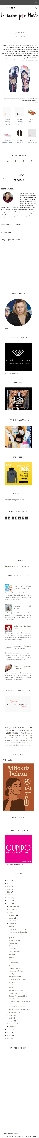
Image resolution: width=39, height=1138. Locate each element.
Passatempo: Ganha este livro (18, 932)
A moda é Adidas (14, 968)
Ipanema (12, 938)
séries (16, 735)
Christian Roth (14, 943)
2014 (9, 1035)
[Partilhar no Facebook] (31, 161)
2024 (9, 883)
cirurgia (7, 743)
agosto (11, 918)
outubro (12, 912)
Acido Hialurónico (24, 740)
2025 (9, 880)
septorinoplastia (10, 740)
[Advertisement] (18, 1092)
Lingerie (11, 957)
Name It (11, 926)
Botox (7, 738)
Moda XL (12, 954)
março (11, 1021)
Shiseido (11, 733)
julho (11, 921)
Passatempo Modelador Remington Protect (22, 647)
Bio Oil (11, 988)
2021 (9, 892)
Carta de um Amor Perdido (18, 929)
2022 (9, 889)
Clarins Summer (14, 951)
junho (11, 924)
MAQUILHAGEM (14, 727)
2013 (9, 1038)
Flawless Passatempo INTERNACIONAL (22, 667)
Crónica (8, 730)
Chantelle (12, 985)
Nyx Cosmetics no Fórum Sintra (19, 935)
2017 (9, 904)
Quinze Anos (13, 949)
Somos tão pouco (14, 940)
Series (26, 743)
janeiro (11, 1027)
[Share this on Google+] (15, 161)
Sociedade (28, 730)
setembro (12, 915)
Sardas (19, 745)
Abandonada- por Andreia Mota (19, 1009)
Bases (9, 735)
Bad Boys (12, 982)
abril (11, 1018)
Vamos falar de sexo (15, 1012)
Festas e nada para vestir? (17, 990)
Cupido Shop (21, 738)
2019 (9, 898)
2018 (9, 901)
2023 (9, 886)
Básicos (11, 965)
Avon (30, 733)
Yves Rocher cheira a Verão (18, 979)
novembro (12, 909)
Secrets (11, 946)
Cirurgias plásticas (16, 743)
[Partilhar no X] (8, 161)
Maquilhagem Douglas (16, 971)
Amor (17, 730)
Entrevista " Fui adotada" (17, 1007)
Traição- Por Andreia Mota (18, 996)
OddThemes (17, 1136)
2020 (9, 895)
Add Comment (20, 36)
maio (11, 1015)
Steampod (25, 745)
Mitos (7, 759)
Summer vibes (13, 963)
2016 (9, 1030)
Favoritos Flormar (15, 999)
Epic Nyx (12, 974)
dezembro (12, 906)
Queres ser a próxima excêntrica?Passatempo (22, 587)
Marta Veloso (13, 1133)
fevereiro (12, 1024)
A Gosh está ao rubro (16, 976)
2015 (9, 1032)
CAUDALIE (25, 735)
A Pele (21, 733)
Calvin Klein (13, 993)
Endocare (12, 960)
